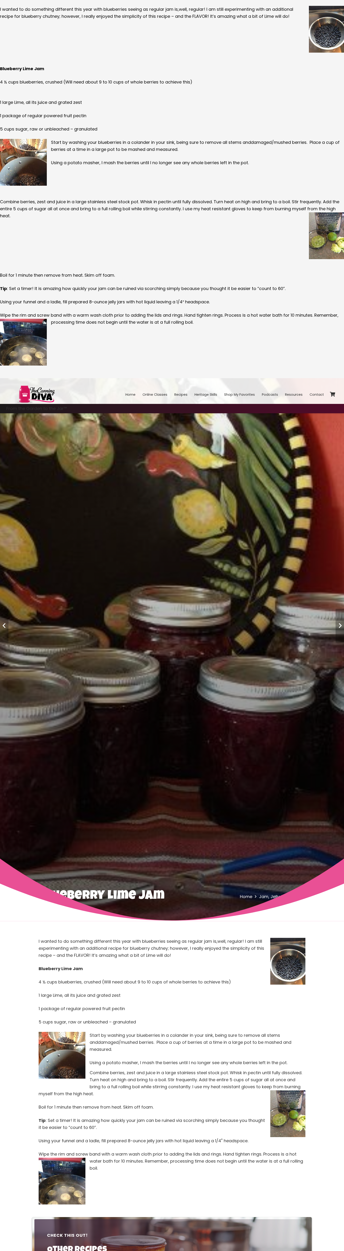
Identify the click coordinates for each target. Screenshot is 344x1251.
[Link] (35, 391)
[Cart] (332, 394)
